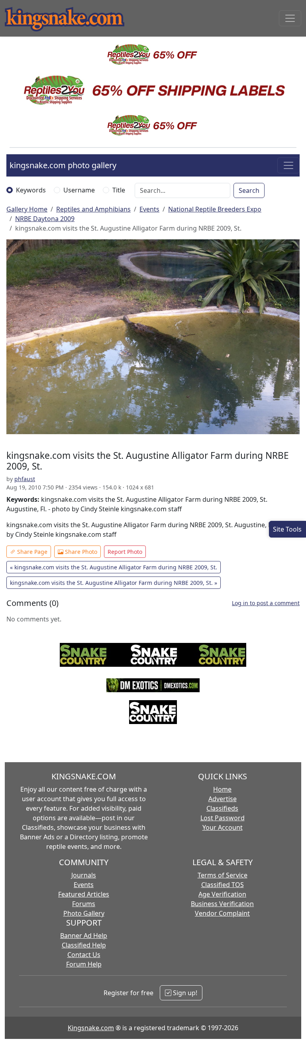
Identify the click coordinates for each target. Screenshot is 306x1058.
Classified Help (84, 945)
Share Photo (80, 551)
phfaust (24, 479)
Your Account (222, 827)
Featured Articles (83, 894)
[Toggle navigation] (290, 18)
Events (149, 209)
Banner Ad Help (83, 935)
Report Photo (125, 551)
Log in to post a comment (266, 603)
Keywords (31, 190)
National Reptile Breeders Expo (214, 209)
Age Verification (222, 894)
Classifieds (222, 808)
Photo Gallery (83, 913)
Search (249, 190)
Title (118, 190)
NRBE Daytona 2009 (45, 218)
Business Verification (222, 903)
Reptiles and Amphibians (93, 209)
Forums (83, 903)
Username (79, 190)
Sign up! (184, 992)
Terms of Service (222, 875)
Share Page (31, 551)
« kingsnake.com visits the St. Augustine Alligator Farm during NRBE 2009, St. (113, 567)
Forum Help (84, 964)
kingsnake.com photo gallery (63, 165)
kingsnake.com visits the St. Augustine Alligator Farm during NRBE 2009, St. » (113, 582)
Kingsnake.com (91, 1027)
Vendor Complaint (222, 913)
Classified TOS (222, 884)
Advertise (222, 798)
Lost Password (222, 817)
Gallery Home (26, 209)
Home (222, 789)
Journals (83, 875)
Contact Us (83, 954)
